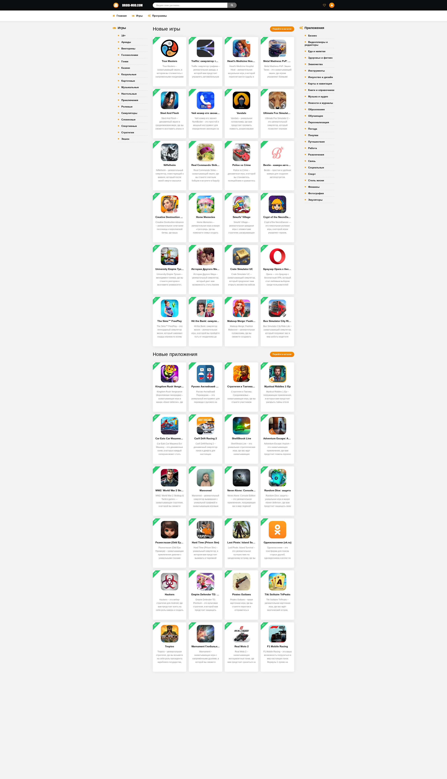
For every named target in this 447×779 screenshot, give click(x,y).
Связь (312, 161)
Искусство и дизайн (320, 77)
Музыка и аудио (318, 96)
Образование (316, 109)
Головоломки (129, 55)
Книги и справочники (321, 90)
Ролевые (127, 106)
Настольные (129, 93)
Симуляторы (129, 113)
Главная (122, 15)
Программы (159, 15)
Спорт (312, 174)
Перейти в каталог (282, 29)
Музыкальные (130, 87)
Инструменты (316, 70)
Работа (312, 148)
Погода (312, 128)
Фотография (316, 193)
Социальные (316, 167)
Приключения (129, 100)
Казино (125, 67)
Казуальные (128, 74)
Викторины (128, 48)
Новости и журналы (320, 103)
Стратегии (127, 132)
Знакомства (315, 64)
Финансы (314, 186)
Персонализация (318, 122)
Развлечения (316, 154)
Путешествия (316, 141)
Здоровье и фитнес (320, 57)
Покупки (313, 135)
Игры (139, 15)
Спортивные (129, 126)
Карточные (128, 80)
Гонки (124, 61)
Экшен (125, 138)
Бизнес (312, 35)
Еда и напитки (316, 51)
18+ (123, 35)
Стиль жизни (316, 180)
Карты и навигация (320, 83)
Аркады (126, 42)
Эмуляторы (315, 199)
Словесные (128, 119)
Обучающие (315, 115)
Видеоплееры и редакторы (316, 43)
